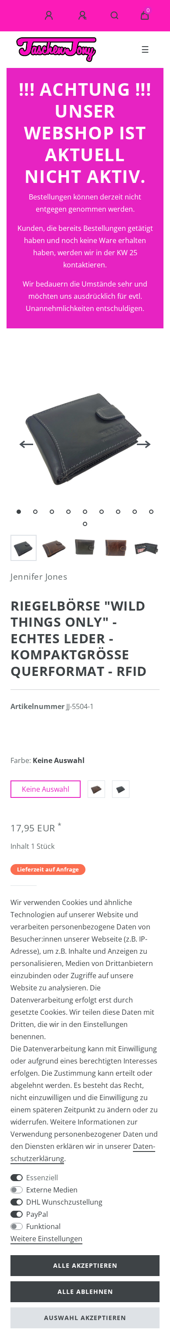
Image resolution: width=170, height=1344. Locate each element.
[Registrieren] (84, 15)
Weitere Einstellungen (46, 1238)
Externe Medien (52, 1190)
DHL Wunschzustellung (64, 1202)
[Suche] (115, 15)
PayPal (37, 1214)
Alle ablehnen (85, 1291)
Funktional (43, 1226)
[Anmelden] (50, 15)
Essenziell (42, 1177)
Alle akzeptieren (85, 1265)
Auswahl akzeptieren (85, 1318)
